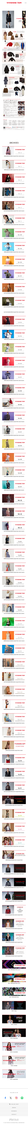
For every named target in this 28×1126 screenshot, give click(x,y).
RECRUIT (14, 1114)
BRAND (14, 1107)
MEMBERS (14, 1111)
